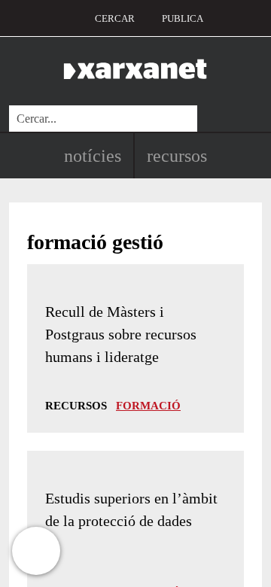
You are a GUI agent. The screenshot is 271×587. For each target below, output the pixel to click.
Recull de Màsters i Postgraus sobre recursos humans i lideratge (120, 334)
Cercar (115, 18)
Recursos (177, 156)
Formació (148, 406)
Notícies (92, 156)
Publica (182, 18)
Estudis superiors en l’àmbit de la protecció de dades (131, 509)
